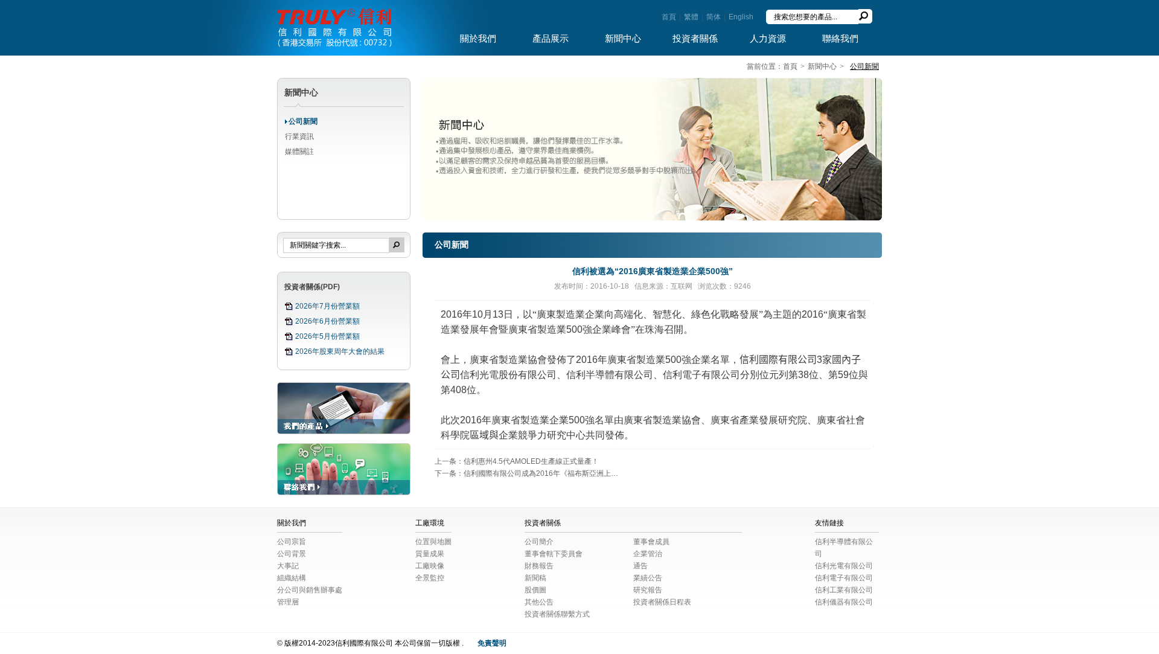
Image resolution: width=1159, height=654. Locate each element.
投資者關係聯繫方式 (557, 614)
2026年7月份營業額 (327, 306)
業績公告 (647, 578)
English (741, 17)
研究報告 (647, 590)
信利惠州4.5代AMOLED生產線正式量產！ (531, 461)
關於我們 (478, 38)
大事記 (288, 566)
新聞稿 (535, 578)
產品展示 (550, 38)
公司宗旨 (291, 541)
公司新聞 (303, 121)
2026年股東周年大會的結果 (340, 351)
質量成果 (429, 554)
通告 (640, 566)
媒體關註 (299, 151)
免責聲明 (491, 643)
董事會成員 (651, 541)
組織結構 (291, 578)
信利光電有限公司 (844, 566)
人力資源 (768, 38)
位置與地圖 (433, 541)
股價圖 (535, 590)
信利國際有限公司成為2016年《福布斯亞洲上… (541, 473)
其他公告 (539, 602)
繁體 (691, 17)
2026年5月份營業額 (327, 336)
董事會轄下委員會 (554, 554)
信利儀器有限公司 (844, 602)
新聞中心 (623, 38)
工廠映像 (429, 566)
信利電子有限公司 (844, 578)
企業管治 (647, 554)
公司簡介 (539, 541)
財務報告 (539, 566)
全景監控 (429, 578)
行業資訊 (299, 136)
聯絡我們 (840, 38)
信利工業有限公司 (844, 590)
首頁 (669, 17)
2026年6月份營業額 (327, 321)
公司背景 (291, 554)
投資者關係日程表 (662, 602)
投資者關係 (695, 38)
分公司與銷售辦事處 (309, 590)
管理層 (288, 602)
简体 (713, 17)
